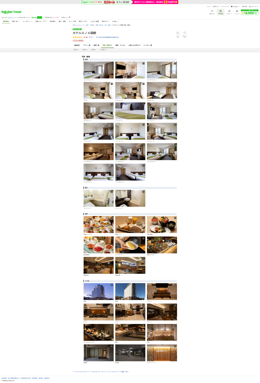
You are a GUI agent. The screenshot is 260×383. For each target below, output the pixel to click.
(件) (90, 37)
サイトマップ (225, 6)
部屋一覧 (96, 45)
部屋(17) (76, 49)
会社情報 (4, 378)
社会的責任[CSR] (25, 378)
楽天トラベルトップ (78, 25)
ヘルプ (208, 6)
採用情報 (34, 378)
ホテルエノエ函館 (84, 32)
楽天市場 (244, 6)
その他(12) (103, 49)
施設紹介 (77, 45)
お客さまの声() (134, 45)
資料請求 (47, 378)
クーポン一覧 (148, 45)
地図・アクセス (120, 45)
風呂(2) (85, 49)
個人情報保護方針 (13, 378)
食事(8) (93, 49)
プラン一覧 (86, 45)
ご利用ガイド (215, 6)
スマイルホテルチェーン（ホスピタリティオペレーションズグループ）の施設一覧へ (102, 371)
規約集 (41, 378)
